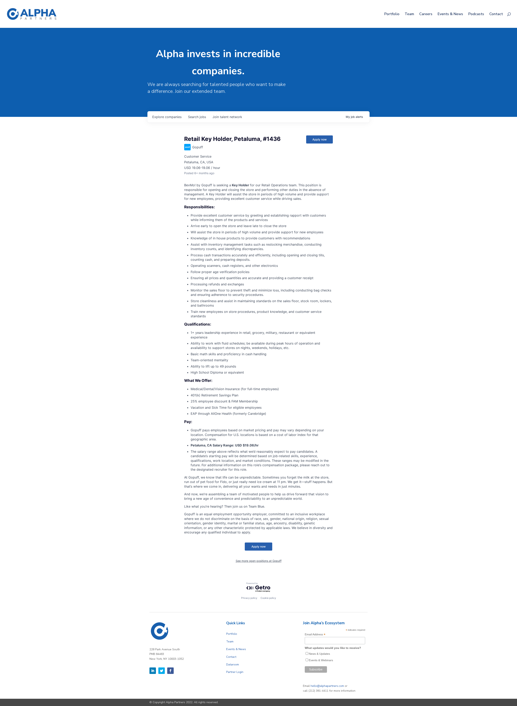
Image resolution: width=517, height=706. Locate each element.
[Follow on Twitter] (161, 670)
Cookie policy (268, 597)
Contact (496, 14)
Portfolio (391, 14)
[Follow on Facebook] (170, 670)
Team (409, 14)
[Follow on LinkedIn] (152, 670)
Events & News (450, 14)
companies (167, 117)
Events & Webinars (321, 660)
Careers (425, 14)
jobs (197, 117)
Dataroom (232, 664)
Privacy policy (249, 597)
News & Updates (319, 653)
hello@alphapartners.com (327, 686)
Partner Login (234, 672)
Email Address (315, 634)
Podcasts (476, 14)
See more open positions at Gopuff (259, 560)
